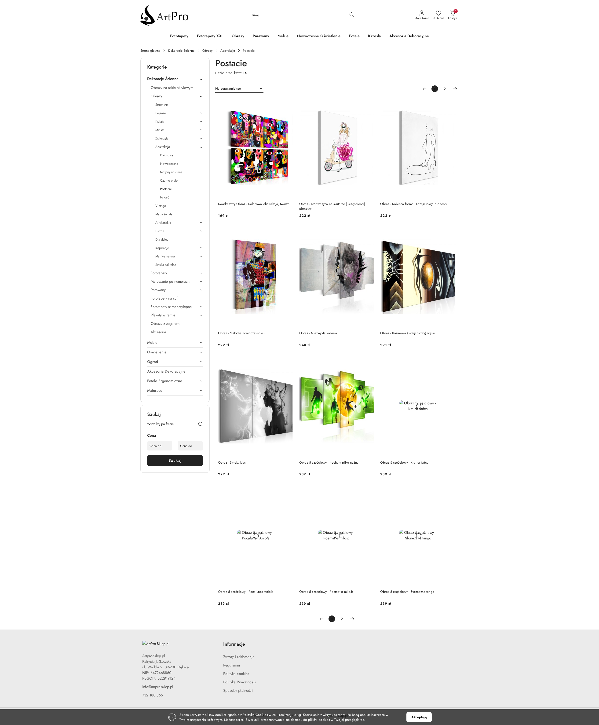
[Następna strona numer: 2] (455, 88)
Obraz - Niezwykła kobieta (318, 333)
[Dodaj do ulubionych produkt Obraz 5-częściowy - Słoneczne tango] (450, 490)
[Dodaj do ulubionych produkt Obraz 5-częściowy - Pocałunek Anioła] (288, 490)
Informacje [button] (234, 644)
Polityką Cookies (255, 714)
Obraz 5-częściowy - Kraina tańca (404, 462)
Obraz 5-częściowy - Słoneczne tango (407, 591)
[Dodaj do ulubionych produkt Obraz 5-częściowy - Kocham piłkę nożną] (369, 361)
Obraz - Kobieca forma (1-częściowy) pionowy (413, 203)
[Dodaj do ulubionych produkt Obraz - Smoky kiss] (288, 361)
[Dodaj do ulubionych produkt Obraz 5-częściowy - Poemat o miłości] (369, 490)
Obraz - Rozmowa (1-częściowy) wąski (407, 333)
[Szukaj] (200, 424)
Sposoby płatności (238, 690)
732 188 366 (152, 695)
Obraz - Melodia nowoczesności (241, 333)
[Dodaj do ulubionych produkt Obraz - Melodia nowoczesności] (288, 231)
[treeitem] (175, 79)
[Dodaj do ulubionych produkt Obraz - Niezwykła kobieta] (369, 231)
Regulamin (231, 665)
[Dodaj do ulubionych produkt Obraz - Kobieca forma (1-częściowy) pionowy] (450, 102)
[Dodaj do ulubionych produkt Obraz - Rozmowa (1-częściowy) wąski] (450, 231)
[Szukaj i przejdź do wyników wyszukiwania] (351, 15)
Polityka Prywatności (239, 682)
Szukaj (175, 460)
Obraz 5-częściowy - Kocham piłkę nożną (329, 462)
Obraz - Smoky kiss (232, 462)
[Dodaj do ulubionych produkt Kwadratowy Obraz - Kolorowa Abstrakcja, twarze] (288, 102)
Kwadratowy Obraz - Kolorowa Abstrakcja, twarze (253, 203)
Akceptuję (419, 717)
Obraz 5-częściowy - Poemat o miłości (327, 591)
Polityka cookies (236, 673)
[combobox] (239, 89)
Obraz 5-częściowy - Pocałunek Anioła (245, 591)
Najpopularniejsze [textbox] (228, 88)
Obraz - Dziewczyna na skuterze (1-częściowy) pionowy (332, 206)
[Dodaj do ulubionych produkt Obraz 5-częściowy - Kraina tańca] (450, 361)
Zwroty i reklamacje (238, 656)
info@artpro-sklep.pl (157, 686)
